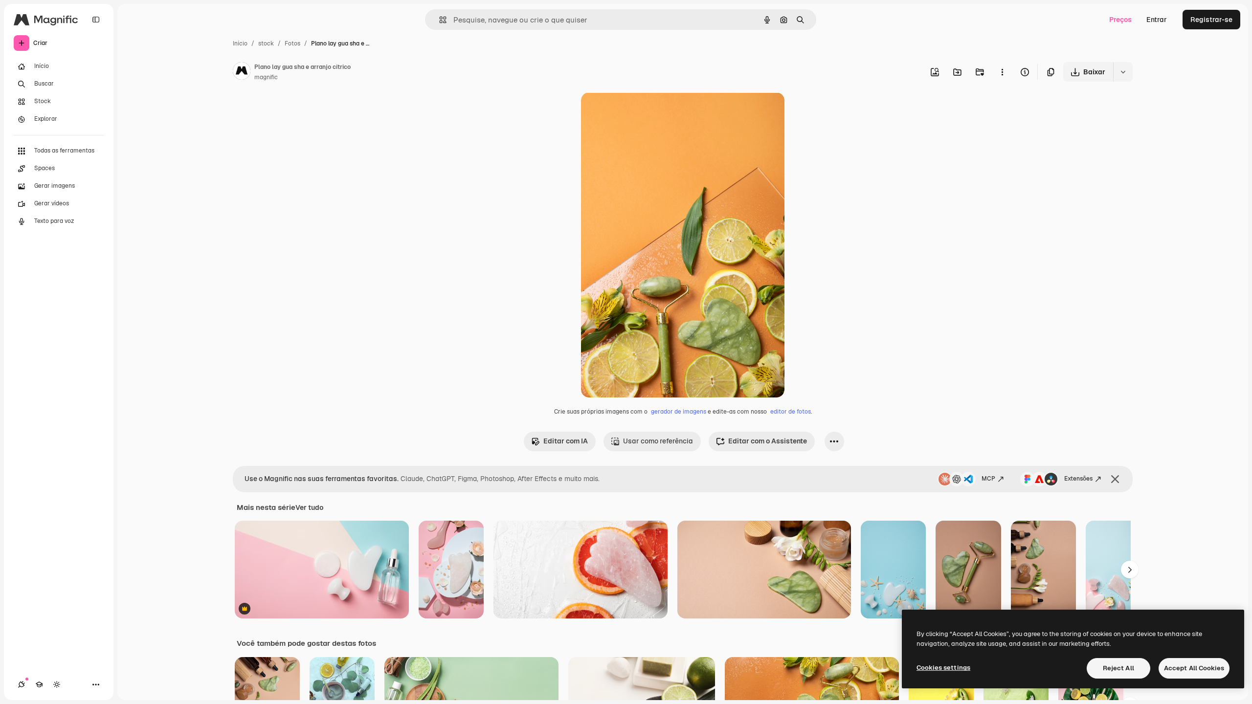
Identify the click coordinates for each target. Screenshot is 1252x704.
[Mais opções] (1002, 72)
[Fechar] (1115, 479)
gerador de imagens (678, 412)
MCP (988, 479)
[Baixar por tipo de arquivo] (1123, 72)
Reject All (1118, 668)
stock (266, 43)
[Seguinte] (1130, 569)
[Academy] (39, 684)
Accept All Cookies (1194, 668)
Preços (1120, 19)
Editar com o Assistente (767, 441)
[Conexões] (21, 684)
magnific (266, 77)
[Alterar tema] (57, 684)
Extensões (1078, 479)
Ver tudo (309, 507)
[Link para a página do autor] (241, 72)
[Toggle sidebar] (96, 19)
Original (643, 111)
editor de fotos (790, 412)
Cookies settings (943, 667)
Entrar (1156, 19)
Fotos (292, 43)
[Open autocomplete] (438, 19)
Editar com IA (565, 441)
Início (240, 43)
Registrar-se (1211, 19)
